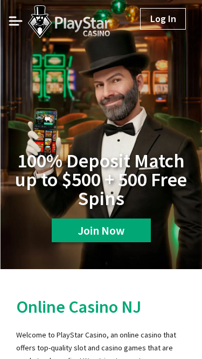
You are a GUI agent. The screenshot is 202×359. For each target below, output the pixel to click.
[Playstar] (55, 17)
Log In (163, 18)
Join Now (101, 230)
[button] (15, 21)
